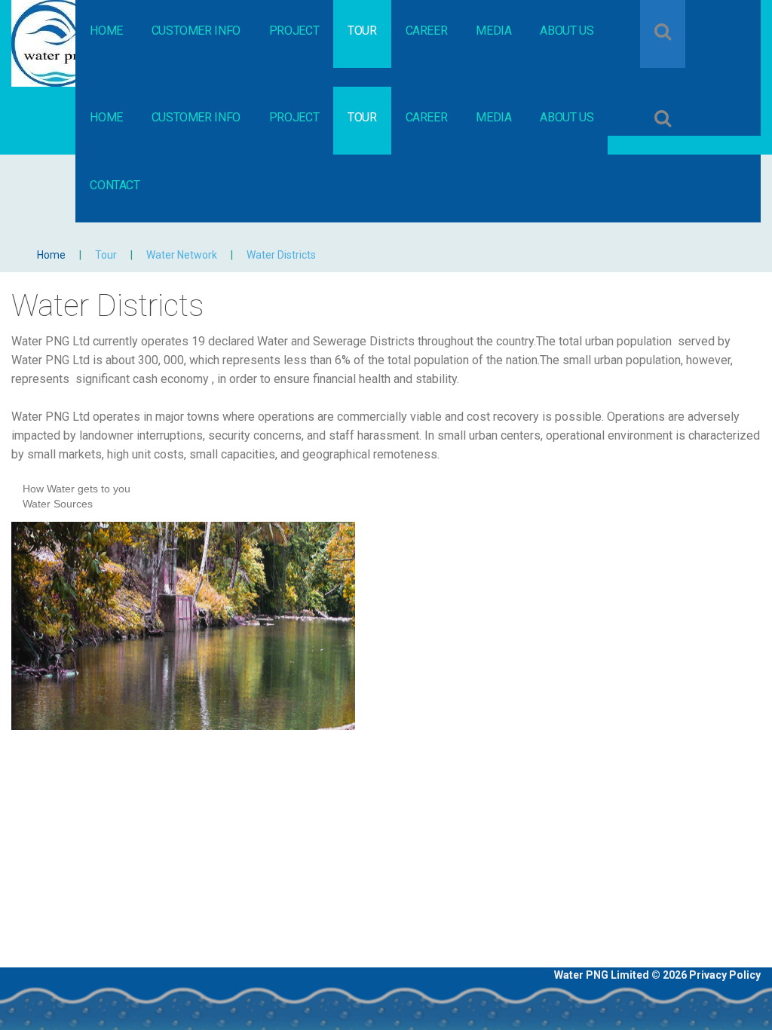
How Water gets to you (76, 489)
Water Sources (58, 504)
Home (51, 255)
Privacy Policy (725, 975)
